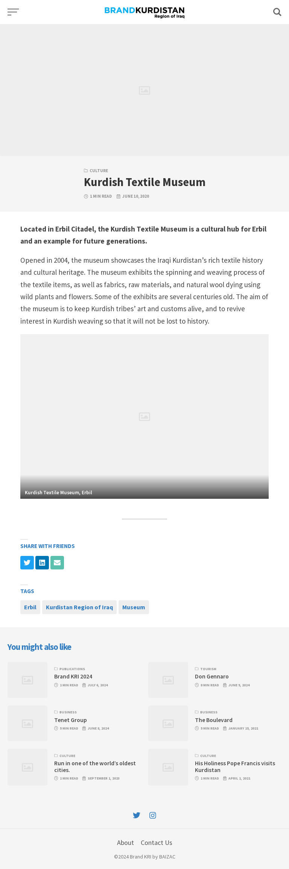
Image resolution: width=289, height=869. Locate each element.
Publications (72, 669)
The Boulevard (214, 720)
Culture (99, 170)
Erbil (30, 607)
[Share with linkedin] (42, 562)
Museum (133, 607)
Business (68, 712)
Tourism (208, 669)
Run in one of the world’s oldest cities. (95, 766)
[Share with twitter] (27, 562)
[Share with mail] (57, 562)
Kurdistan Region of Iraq (79, 607)
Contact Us (156, 842)
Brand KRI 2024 (73, 676)
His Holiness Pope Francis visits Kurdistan (235, 766)
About (125, 842)
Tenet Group (70, 720)
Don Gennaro (212, 676)
